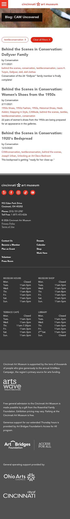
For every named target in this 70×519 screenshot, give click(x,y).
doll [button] (21, 72)
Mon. (6, 282)
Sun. (5, 301)
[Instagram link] (18, 192)
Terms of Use (8, 227)
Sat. (5, 298)
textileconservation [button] (46, 68)
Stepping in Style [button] (19, 112)
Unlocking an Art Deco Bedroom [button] (34, 156)
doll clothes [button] (30, 72)
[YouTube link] (32, 192)
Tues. (6, 285)
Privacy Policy (8, 224)
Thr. (5, 292)
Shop (39, 249)
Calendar (41, 245)
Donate (40, 241)
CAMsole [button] (33, 112)
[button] (15, 39)
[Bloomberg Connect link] (4, 192)
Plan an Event (8, 249)
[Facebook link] (11, 192)
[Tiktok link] (25, 192)
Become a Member (11, 245)
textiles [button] (63, 112)
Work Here (42, 253)
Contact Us (7, 241)
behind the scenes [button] (11, 68)
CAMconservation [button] (11, 152)
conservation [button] (28, 68)
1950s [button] (35, 108)
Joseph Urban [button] (9, 156)
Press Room (7, 261)
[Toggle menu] (4, 4)
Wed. (6, 288)
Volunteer (6, 257)
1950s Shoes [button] (8, 108)
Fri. (5, 295)
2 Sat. (42, 332)
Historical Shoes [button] (47, 108)
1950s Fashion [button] (23, 108)
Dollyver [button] (13, 72)
